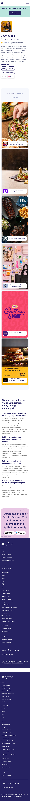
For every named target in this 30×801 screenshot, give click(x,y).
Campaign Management (8, 560)
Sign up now (15, 13)
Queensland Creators (7, 618)
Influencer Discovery (7, 557)
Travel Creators (5, 604)
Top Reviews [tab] (20, 93)
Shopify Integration (6, 568)
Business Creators (6, 599)
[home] (2, 2)
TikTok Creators (5, 631)
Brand (3, 575)
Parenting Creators (6, 596)
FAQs (3, 584)
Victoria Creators (6, 613)
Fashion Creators (6, 590)
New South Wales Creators (8, 610)
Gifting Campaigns (6, 554)
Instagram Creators (6, 628)
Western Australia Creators (8, 615)
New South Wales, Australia (11, 39)
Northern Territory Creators (8, 621)
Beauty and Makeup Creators (9, 602)
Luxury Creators (6, 593)
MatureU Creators (6, 642)
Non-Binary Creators (7, 639)
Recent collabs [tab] (10, 93)
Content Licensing (6, 565)
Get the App (5, 654)
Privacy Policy (7, 663)
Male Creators (5, 636)
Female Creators (6, 634)
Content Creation (6, 563)
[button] (27, 3)
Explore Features (6, 551)
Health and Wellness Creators (9, 607)
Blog (3, 581)
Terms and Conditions (17, 663)
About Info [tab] (15, 97)
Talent (3, 578)
